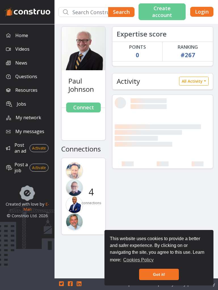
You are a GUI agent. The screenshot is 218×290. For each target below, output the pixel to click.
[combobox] (96, 12)
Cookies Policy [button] (138, 259)
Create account (162, 11)
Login (202, 11)
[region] (27, 157)
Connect (83, 107)
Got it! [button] (159, 274)
